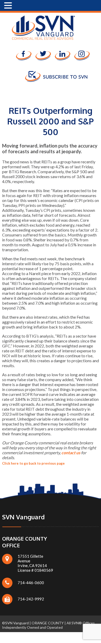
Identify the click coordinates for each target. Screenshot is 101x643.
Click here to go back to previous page (33, 463)
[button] (8, 5)
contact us (70, 452)
